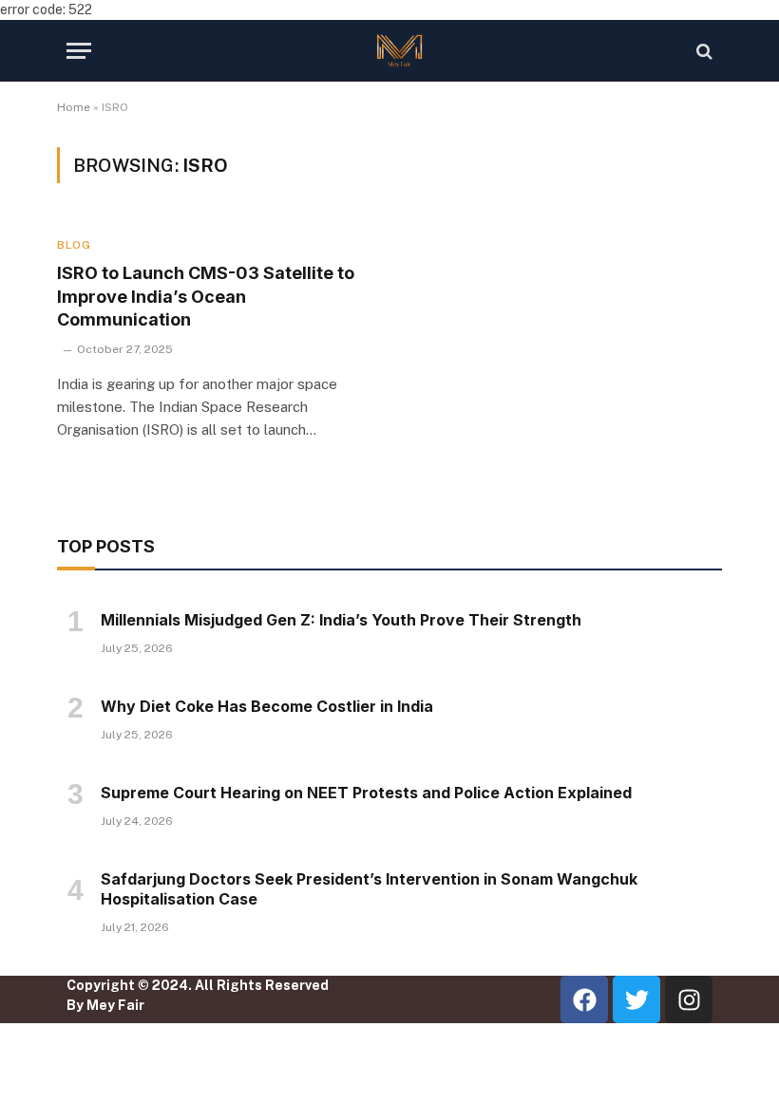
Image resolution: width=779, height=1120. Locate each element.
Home (73, 107)
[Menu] (78, 50)
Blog (73, 245)
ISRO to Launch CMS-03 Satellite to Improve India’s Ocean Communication (205, 296)
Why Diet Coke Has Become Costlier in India (267, 706)
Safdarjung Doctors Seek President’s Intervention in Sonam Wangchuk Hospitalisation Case (369, 889)
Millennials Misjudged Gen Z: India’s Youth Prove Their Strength (341, 619)
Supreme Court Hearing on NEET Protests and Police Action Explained (366, 792)
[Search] (702, 50)
